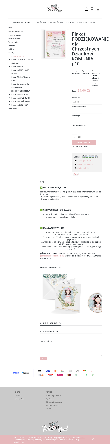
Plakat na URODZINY (19, 94)
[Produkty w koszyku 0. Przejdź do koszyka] (98, 10)
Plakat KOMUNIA (18, 56)
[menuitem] (21, 22)
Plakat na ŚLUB (17, 66)
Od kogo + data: (78, 125)
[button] (83, 160)
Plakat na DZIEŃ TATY (19, 105)
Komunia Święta (14, 35)
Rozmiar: (76, 98)
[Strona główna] (55, 9)
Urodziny (11, 45)
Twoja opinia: (46, 341)
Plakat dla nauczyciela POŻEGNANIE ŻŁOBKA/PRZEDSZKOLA (20, 87)
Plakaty (11, 52)
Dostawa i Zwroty (52, 405)
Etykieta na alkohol (15, 32)
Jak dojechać (19, 399)
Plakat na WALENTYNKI (20, 98)
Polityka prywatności (53, 395)
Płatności (49, 408)
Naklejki (11, 49)
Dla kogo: (76, 116)
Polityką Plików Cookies (75, 437)
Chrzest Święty (14, 39)
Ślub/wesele (13, 42)
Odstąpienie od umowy (54, 402)
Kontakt (17, 395)
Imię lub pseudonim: (49, 331)
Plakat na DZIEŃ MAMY (20, 101)
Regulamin (50, 399)
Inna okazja (12, 108)
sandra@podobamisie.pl (52, 255)
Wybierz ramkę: (79, 107)
